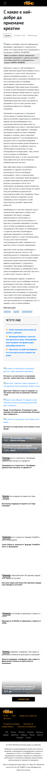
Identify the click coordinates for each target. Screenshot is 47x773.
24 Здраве (19, 738)
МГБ (6, 732)
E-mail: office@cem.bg (33, 767)
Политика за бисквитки (26, 726)
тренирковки (27, 311)
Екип (14, 716)
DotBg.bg (24, 735)
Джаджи (7, 614)
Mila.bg (32, 735)
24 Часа (13, 732)
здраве (16, 311)
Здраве (7, 35)
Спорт (6, 497)
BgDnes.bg (14, 735)
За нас (5, 716)
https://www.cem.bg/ (23, 770)
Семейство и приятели (28, 716)
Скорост (6, 440)
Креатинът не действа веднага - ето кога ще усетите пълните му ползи (22, 352)
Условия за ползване (11, 724)
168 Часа (22, 732)
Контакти (7, 718)
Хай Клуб (30, 732)
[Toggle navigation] (5, 3)
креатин (7, 311)
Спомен (28, 738)
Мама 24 (40, 735)
